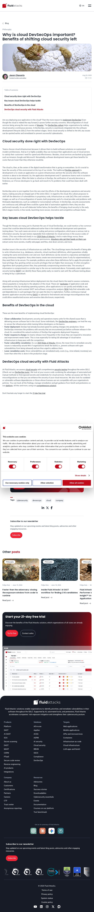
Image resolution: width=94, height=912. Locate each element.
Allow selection (47, 483)
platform (9, 386)
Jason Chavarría (16, 75)
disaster (40, 125)
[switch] (35, 466)
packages (64, 284)
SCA (66, 289)
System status (47, 898)
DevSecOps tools (22, 372)
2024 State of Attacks (46, 236)
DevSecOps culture (55, 125)
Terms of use (47, 890)
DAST (35, 295)
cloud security (31, 369)
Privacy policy (47, 894)
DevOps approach (72, 170)
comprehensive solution (46, 386)
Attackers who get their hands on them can (68, 239)
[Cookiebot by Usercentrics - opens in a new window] (80, 428)
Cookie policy (47, 902)
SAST (18, 271)
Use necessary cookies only (17, 483)
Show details (80, 475)
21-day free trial (39, 393)
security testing (60, 369)
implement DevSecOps (72, 120)
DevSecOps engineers (68, 321)
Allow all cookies (77, 483)
